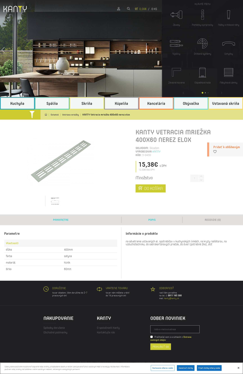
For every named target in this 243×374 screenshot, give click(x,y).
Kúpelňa (121, 103)
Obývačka (191, 103)
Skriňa (86, 103)
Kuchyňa (17, 103)
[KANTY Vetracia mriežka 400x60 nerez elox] (60, 162)
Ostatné (55, 114)
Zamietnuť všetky (186, 368)
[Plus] (201, 176)
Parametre (60, 220)
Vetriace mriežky (70, 114)
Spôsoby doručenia (54, 328)
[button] (3, 49)
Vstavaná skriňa (225, 103)
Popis (152, 220)
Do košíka (153, 188)
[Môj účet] (118, 9)
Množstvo (144, 178)
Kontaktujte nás (106, 332)
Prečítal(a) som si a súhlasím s (170, 338)
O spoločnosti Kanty (108, 328)
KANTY (156, 151)
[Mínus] (201, 180)
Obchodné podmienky (55, 332)
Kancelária (156, 103)
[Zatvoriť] (238, 368)
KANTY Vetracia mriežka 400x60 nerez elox (106, 114)
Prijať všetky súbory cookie (209, 368)
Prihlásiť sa (161, 346)
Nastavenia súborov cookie (162, 368)
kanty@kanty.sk (171, 298)
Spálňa (52, 103)
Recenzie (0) (213, 220)
